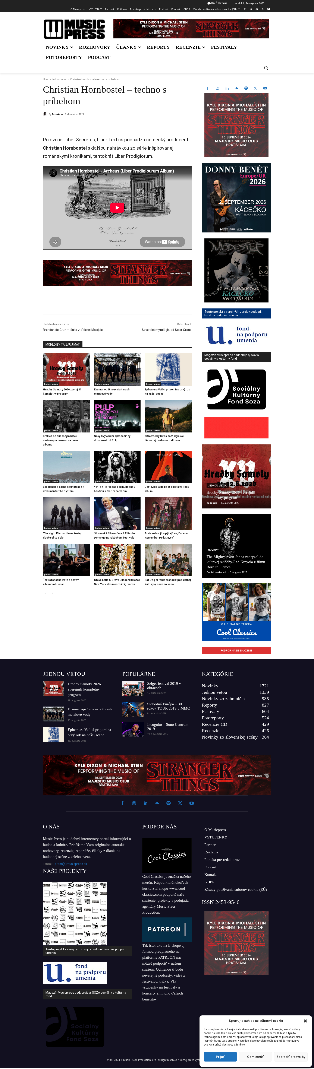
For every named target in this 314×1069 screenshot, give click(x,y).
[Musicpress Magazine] (74, 29)
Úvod (46, 79)
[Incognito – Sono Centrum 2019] (133, 729)
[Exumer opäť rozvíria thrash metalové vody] (117, 369)
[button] (305, 1021)
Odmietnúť (255, 1057)
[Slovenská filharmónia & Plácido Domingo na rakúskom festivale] (117, 513)
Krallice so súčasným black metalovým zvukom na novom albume (61, 440)
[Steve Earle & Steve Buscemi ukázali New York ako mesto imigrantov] (117, 560)
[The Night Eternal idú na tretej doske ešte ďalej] (66, 513)
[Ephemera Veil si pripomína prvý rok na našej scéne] (168, 369)
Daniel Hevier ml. (217, 572)
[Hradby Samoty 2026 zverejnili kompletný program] (66, 369)
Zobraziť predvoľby (290, 1057)
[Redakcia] (45, 114)
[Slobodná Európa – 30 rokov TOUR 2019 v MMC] (133, 709)
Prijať (220, 1057)
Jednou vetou (59, 79)
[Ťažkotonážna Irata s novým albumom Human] (66, 560)
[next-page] (52, 593)
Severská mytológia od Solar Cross (167, 330)
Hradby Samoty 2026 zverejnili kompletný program (84, 689)
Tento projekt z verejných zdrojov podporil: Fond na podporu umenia (85, 951)
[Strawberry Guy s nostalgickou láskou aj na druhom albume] (168, 416)
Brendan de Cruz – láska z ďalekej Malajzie (73, 330)
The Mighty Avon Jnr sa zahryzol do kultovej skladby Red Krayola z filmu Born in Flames (236, 562)
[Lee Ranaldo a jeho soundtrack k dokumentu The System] (66, 467)
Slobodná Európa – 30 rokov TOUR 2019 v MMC (168, 706)
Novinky (213, 549)
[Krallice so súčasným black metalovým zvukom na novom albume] (66, 416)
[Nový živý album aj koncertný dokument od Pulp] (117, 416)
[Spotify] (246, 88)
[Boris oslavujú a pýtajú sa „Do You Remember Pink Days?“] (168, 513)
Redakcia (57, 114)
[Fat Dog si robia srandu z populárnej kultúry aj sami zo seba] (168, 560)
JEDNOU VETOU (64, 674)
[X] (262, 9)
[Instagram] (244, 9)
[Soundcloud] (256, 9)
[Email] (104, 125)
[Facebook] (238, 9)
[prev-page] (45, 593)
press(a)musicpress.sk (71, 864)
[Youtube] (268, 9)
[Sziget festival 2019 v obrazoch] (133, 688)
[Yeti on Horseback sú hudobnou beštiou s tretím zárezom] (117, 467)
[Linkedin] (250, 9)
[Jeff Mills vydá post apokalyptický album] (168, 467)
